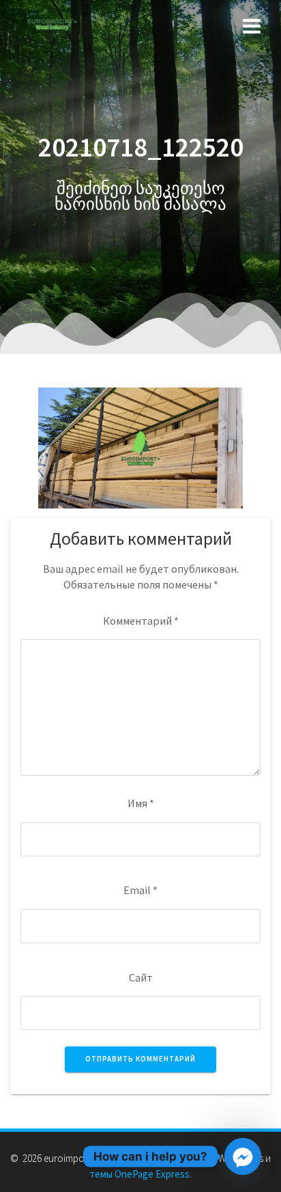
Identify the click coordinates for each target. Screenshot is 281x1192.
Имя (141, 803)
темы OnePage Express (139, 1173)
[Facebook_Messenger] (242, 1156)
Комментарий (141, 620)
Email (140, 890)
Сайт (141, 977)
